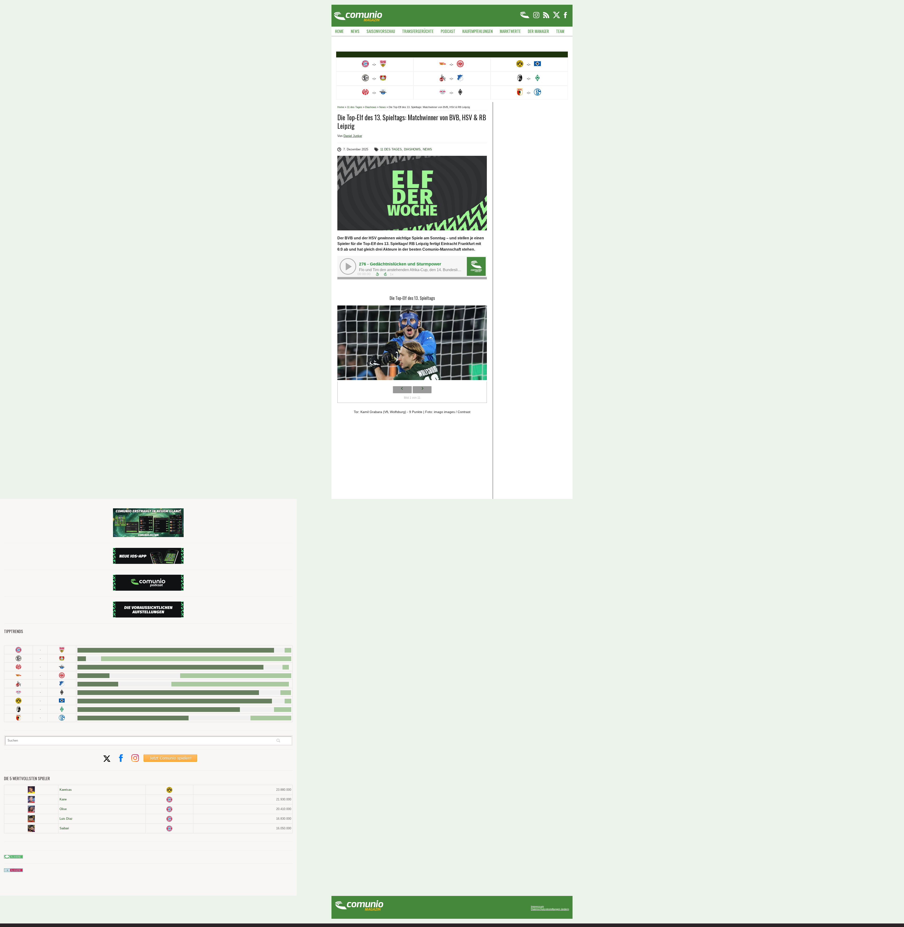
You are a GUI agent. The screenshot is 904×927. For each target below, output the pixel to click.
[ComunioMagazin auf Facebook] (565, 17)
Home (339, 31)
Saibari (64, 828)
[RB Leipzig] (18, 692)
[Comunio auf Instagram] (536, 17)
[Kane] (31, 799)
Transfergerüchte (418, 31)
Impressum (537, 906)
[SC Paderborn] (62, 667)
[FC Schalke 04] (62, 718)
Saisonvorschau (381, 31)
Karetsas (66, 789)
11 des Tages (354, 107)
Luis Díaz (66, 818)
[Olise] (31, 809)
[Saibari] (31, 828)
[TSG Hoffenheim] (62, 684)
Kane (63, 799)
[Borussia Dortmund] (18, 701)
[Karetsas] (31, 789)
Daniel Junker (352, 136)
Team (560, 31)
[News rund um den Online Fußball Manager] (358, 14)
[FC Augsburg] (18, 718)
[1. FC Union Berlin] (18, 675)
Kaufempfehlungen (477, 31)
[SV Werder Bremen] (62, 709)
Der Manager (538, 31)
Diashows (370, 107)
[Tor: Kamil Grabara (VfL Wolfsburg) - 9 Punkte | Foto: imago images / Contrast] (412, 344)
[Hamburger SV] (62, 701)
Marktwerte (510, 31)
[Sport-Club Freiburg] (18, 709)
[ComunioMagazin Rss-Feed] (546, 17)
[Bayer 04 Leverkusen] (62, 658)
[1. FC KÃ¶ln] (18, 684)
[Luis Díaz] (31, 818)
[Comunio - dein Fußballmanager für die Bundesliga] (525, 17)
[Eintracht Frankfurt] (62, 675)
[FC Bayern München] (169, 800)
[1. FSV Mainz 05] (18, 667)
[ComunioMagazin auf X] (557, 17)
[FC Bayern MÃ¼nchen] (18, 650)
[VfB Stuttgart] (62, 650)
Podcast (448, 31)
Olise (63, 809)
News (355, 31)
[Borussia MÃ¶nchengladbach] (62, 692)
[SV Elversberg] (18, 658)
